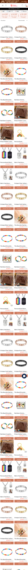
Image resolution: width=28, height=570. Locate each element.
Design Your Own (7, 41)
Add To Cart (21, 83)
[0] (26, 5)
